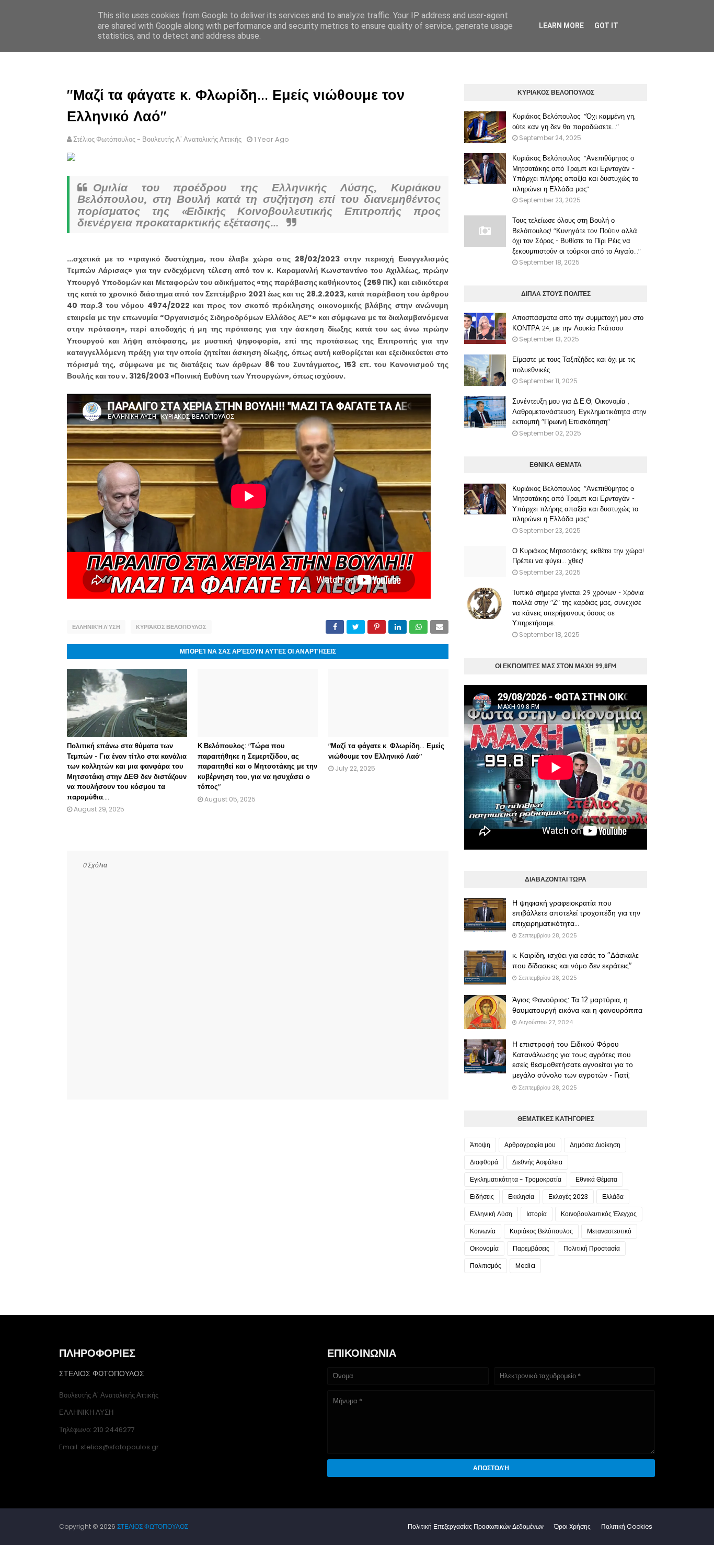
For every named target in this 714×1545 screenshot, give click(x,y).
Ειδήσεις (482, 1196)
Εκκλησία (521, 1196)
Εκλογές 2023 (568, 1196)
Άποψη (480, 1144)
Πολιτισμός (485, 1265)
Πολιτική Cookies (626, 1526)
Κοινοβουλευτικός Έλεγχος (599, 1213)
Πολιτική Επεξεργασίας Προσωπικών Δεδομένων (476, 1526)
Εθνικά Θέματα (596, 1179)
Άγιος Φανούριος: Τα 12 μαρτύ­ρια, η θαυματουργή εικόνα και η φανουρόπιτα (577, 1005)
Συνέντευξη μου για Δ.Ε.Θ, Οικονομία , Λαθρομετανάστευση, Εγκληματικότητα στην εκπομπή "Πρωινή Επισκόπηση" (579, 411)
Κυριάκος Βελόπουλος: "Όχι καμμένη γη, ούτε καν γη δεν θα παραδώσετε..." (574, 121)
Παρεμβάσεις (531, 1248)
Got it (606, 25)
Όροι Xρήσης (572, 1526)
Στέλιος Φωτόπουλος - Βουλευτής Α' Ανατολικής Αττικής (157, 139)
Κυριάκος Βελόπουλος (171, 627)
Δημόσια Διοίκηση (595, 1144)
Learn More (561, 25)
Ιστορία (536, 1213)
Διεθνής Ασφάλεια (537, 1162)
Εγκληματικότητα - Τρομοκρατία (515, 1179)
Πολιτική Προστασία (591, 1248)
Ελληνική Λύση (96, 627)
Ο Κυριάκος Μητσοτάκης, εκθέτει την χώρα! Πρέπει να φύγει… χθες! (578, 555)
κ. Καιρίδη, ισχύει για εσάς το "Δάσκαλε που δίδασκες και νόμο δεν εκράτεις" (575, 960)
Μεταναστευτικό (609, 1231)
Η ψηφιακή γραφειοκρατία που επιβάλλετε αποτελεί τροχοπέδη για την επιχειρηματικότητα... (576, 913)
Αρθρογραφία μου (530, 1144)
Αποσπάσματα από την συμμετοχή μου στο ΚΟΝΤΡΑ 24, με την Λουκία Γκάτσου (577, 322)
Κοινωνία (483, 1231)
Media (525, 1265)
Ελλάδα (613, 1196)
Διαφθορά (484, 1162)
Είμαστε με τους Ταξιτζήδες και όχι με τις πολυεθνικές (573, 364)
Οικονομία (484, 1248)
